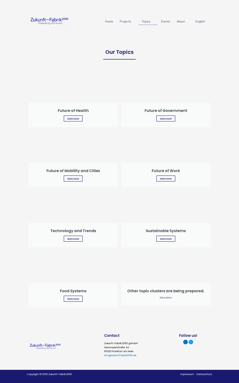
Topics (146, 21)
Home (109, 21)
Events (165, 21)
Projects (125, 21)
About (181, 21)
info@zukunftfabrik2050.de (120, 355)
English (200, 21)
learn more (73, 118)
